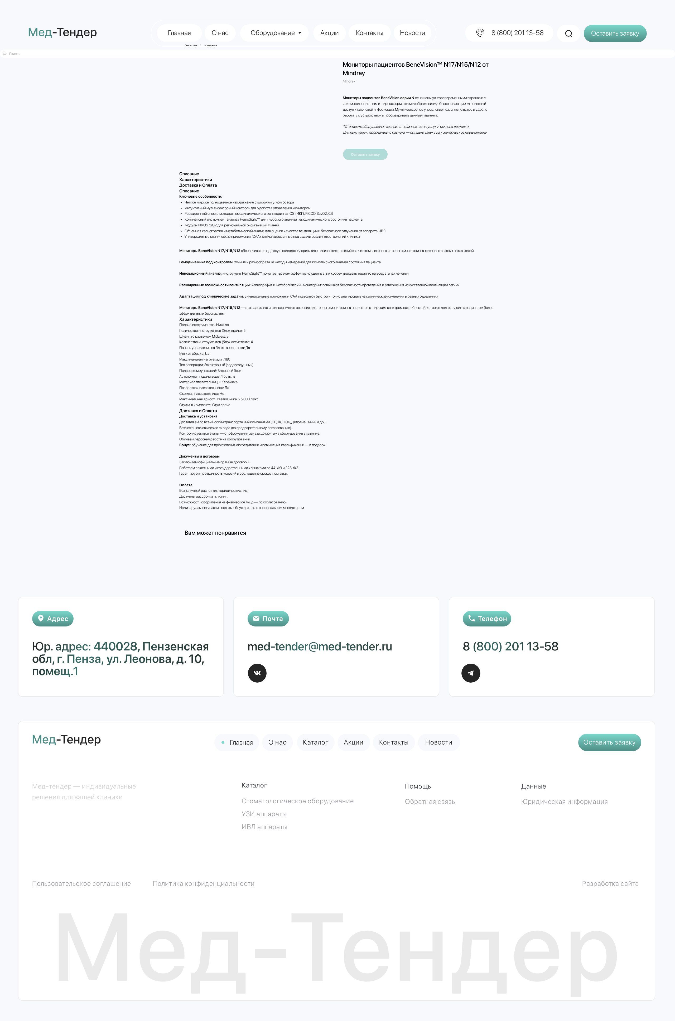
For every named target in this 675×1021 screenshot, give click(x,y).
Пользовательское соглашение (81, 883)
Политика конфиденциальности (204, 883)
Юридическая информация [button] (564, 801)
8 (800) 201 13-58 (511, 646)
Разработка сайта (610, 883)
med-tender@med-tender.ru (320, 646)
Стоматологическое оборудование (298, 801)
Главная (241, 742)
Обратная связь (430, 801)
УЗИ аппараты (264, 814)
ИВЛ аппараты (265, 827)
